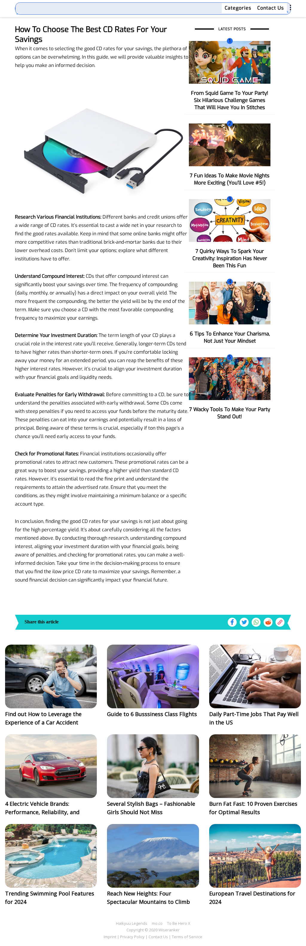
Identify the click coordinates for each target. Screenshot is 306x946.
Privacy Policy (132, 936)
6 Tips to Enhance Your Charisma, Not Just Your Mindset (230, 337)
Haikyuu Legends (131, 923)
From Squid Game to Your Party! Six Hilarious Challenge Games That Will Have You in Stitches (229, 100)
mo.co (157, 923)
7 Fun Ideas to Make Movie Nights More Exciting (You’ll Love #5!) (230, 179)
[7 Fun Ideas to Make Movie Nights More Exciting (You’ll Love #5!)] (229, 144)
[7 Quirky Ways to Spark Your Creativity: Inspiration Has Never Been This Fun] (229, 220)
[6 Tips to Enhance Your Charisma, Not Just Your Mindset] (229, 302)
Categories (238, 8)
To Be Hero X (178, 923)
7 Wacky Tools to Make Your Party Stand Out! (229, 413)
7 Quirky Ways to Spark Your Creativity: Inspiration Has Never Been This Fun (229, 258)
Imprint (110, 936)
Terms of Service (187, 936)
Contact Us (270, 8)
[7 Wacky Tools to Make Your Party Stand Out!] (229, 378)
